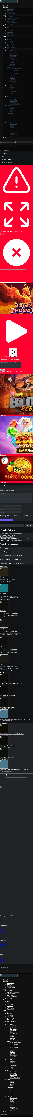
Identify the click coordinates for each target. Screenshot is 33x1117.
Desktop (12, 107)
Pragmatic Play (14, 124)
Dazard (6, 548)
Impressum (6, 970)
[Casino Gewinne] (9, 3)
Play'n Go (2, 946)
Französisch (13, 81)
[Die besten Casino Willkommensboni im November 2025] (4, 717)
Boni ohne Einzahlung (13, 18)
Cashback (9, 24)
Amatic (12, 131)
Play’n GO (13, 125)
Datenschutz (6, 972)
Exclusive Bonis (11, 19)
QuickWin (3, 646)
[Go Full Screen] (16, 230)
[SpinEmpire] (4, 591)
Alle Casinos (10, 9)
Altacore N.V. (14, 98)
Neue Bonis (10, 21)
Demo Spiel (3, 415)
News (5, 36)
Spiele (5, 25)
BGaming (12, 133)
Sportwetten (10, 32)
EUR (11, 114)
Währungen (10, 113)
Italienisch (13, 82)
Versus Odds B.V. (15, 104)
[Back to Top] (0, 1116)
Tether (12, 65)
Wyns (1, 664)
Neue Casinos (10, 12)
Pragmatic (2, 947)
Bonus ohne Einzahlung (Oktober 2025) (10, 540)
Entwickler (10, 122)
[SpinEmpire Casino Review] (4, 693)
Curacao (12, 87)
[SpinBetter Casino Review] (4, 705)
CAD (11, 119)
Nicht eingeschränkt (15, 68)
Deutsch (12, 76)
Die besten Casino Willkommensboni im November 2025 (15, 538)
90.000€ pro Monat (15, 70)
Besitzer (9, 96)
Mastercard (13, 56)
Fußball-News (10, 42)
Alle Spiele (10, 27)
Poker (8, 33)
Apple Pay (13, 53)
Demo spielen (12, 356)
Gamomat (12, 136)
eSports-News (10, 44)
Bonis (5, 15)
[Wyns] (4, 662)
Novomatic (3, 944)
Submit (2, 369)
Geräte (8, 105)
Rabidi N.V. (13, 102)
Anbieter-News (11, 38)
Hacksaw (12, 130)
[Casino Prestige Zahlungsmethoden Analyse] (4, 681)
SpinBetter (3, 611)
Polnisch (12, 84)
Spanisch (12, 79)
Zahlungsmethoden (12, 52)
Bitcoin (12, 62)
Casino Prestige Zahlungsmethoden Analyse (12, 533)
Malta (11, 93)
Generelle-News (11, 47)
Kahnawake (13, 91)
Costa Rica (13, 94)
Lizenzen (9, 85)
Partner (2, 960)
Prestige (2, 577)
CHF (11, 117)
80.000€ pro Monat (15, 71)
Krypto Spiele (10, 35)
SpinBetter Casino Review (7, 537)
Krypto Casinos (11, 13)
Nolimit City (13, 128)
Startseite (5, 6)
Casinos (5, 7)
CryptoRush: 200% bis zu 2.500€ (13, 555)
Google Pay (13, 55)
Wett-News (10, 39)
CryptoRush (7, 551)
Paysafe (2, 933)
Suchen (2, 523)
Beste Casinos (10, 10)
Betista (2, 628)
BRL (11, 121)
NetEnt (12, 127)
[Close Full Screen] (16, 268)
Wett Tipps (10, 50)
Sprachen (9, 75)
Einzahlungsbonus (12, 22)
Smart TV (12, 111)
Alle (1, 957)
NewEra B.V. (13, 101)
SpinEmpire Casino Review (7, 535)
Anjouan (12, 90)
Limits (8, 67)
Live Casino (10, 30)
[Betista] (4, 627)
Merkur (2, 943)
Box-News (10, 45)
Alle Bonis (10, 16)
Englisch (12, 78)
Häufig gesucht (7, 48)
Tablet (11, 110)
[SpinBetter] (4, 609)
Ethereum (12, 64)
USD (11, 116)
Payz (11, 61)
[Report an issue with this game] (16, 197)
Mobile (12, 108)
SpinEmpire (3, 593)
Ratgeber (2, 962)
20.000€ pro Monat (15, 73)
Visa (11, 58)
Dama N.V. (13, 99)
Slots (8, 29)
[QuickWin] (4, 645)
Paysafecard (13, 59)
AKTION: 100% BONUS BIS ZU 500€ (11, 231)
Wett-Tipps (10, 41)
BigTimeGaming (14, 134)
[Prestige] (4, 575)
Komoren (12, 88)
